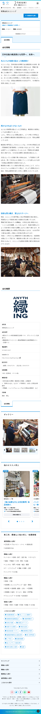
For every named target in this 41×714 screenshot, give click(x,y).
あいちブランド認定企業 (13, 643)
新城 (26, 605)
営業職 (30, 588)
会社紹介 (25, 596)
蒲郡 (16, 605)
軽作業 (7, 588)
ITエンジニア (9, 596)
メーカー (8, 557)
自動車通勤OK (28, 619)
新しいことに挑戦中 (25, 614)
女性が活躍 (10, 622)
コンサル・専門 (10, 564)
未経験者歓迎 (10, 614)
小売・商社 (19, 561)
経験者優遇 (20, 639)
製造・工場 (8, 581)
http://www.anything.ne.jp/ (10, 358)
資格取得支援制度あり (13, 619)
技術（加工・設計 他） (20, 557)
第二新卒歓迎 (30, 635)
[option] (20, 432)
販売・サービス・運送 (19, 592)
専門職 (30, 592)
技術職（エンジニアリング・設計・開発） (18, 585)
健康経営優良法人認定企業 (14, 635)
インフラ (8, 572)
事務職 (7, 592)
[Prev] (4, 450)
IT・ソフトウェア (10, 568)
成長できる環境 (11, 627)
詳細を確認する (17, 514)
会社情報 (7, 40)
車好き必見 (24, 627)
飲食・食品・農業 (23, 564)
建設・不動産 (9, 561)
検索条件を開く (32, 15)
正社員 (7, 544)
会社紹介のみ (9, 548)
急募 (23, 647)
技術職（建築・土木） (19, 588)
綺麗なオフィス (22, 622)
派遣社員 (29, 544)
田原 (21, 605)
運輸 (19, 568)
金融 (26, 561)
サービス (33, 557)
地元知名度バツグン (12, 631)
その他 (15, 572)
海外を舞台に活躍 (12, 647)
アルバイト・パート (18, 544)
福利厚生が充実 (27, 631)
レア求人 (9, 639)
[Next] (37, 450)
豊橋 (6, 605)
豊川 (11, 605)
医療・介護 (27, 568)
